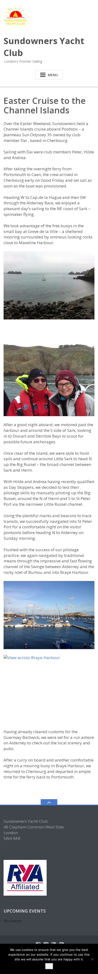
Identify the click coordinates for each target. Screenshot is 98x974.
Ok (49, 966)
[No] (92, 959)
